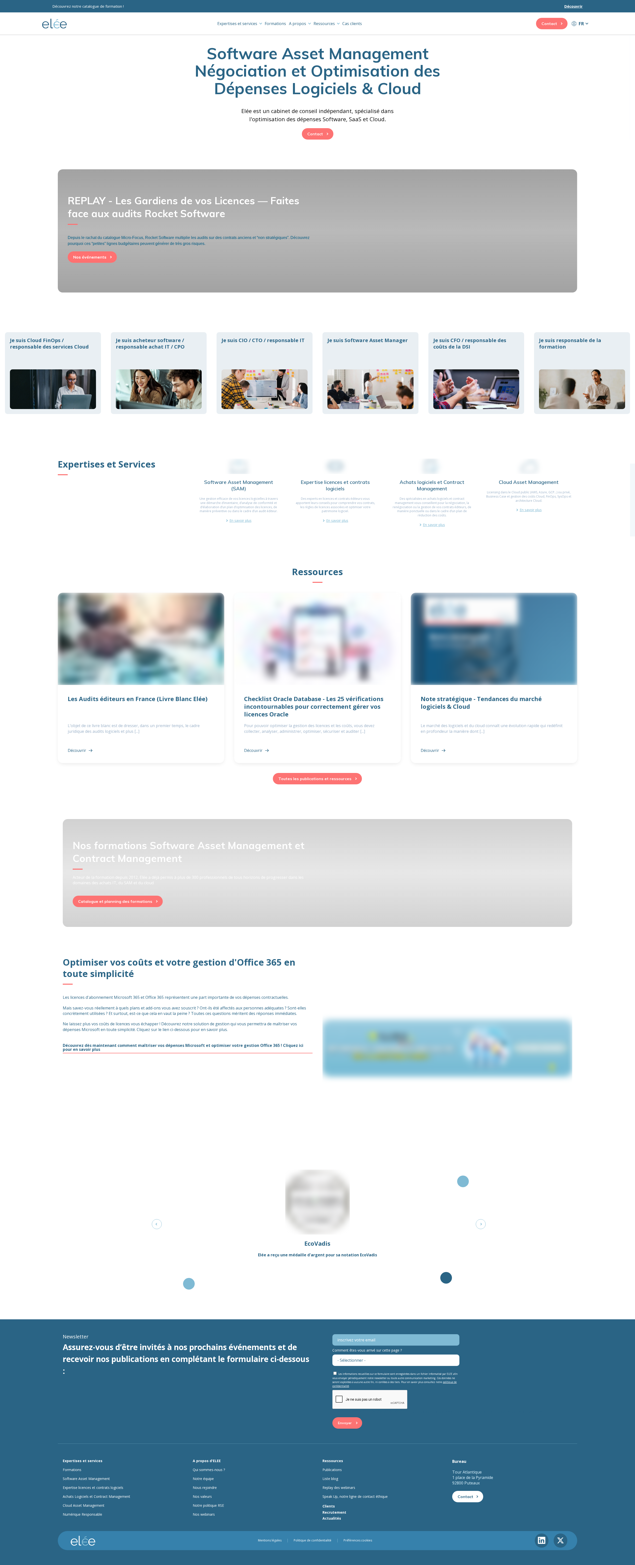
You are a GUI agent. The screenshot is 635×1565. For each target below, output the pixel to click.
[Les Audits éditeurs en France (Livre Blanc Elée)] (141, 678)
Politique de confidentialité (312, 1540)
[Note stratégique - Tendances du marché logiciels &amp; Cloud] (494, 678)
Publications (332, 1470)
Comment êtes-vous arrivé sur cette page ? (367, 1350)
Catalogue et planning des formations (115, 901)
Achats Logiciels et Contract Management (96, 1496)
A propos (297, 23)
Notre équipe (203, 1478)
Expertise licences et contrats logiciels (93, 1487)
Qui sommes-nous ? (209, 1470)
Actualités (331, 1518)
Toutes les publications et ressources (314, 778)
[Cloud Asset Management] (528, 492)
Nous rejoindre (205, 1487)
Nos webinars (204, 1514)
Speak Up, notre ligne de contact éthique (355, 1496)
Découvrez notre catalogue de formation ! (88, 6)
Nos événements (89, 257)
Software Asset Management (86, 1478)
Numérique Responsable (82, 1514)
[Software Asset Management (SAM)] (238, 492)
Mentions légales (270, 1540)
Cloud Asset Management (83, 1505)
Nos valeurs (202, 1496)
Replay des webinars (338, 1487)
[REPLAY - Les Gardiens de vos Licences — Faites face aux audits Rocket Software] (317, 220)
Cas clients (352, 23)
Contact (549, 23)
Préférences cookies (358, 1540)
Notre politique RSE (208, 1505)
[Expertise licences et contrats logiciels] (335, 492)
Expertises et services (237, 23)
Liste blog (330, 1478)
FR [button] (581, 23)
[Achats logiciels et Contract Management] (432, 492)
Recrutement (334, 1512)
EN (579, 33)
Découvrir (573, 6)
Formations (275, 23)
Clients (328, 1506)
